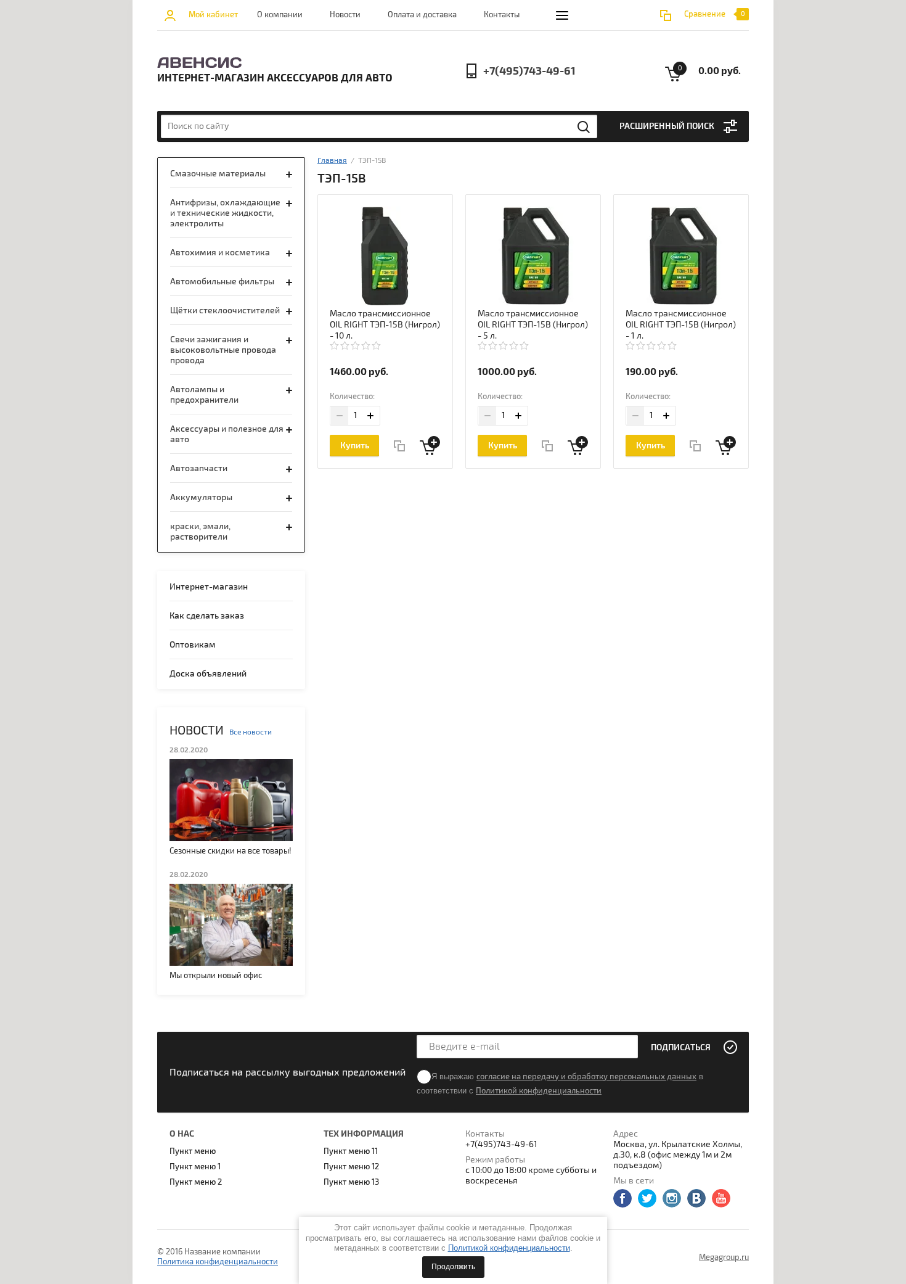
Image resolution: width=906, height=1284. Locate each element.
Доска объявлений (208, 674)
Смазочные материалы (218, 173)
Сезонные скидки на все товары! (230, 851)
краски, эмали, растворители (200, 531)
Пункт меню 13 (351, 1182)
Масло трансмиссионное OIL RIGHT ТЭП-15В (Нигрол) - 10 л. (385, 324)
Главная (332, 160)
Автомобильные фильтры (222, 281)
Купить (354, 445)
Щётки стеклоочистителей (225, 310)
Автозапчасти (198, 468)
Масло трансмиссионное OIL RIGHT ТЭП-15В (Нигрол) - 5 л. (533, 324)
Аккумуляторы (201, 497)
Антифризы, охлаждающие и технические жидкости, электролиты (225, 213)
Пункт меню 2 (195, 1182)
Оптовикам (192, 645)
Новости (345, 15)
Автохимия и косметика (220, 252)
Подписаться (681, 1047)
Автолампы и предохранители (204, 394)
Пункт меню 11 (351, 1151)
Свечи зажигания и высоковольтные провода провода (223, 350)
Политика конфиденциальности (217, 1262)
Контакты (502, 15)
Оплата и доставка (422, 15)
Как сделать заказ (206, 616)
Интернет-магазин (208, 587)
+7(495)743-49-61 (529, 71)
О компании (280, 15)
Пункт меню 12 (351, 1167)
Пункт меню (192, 1151)
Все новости (250, 732)
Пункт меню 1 (195, 1167)
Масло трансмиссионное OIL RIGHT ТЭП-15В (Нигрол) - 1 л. (681, 324)
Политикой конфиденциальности (509, 1248)
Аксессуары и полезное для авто (227, 434)
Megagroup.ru (724, 1257)
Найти (584, 127)
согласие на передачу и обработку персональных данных (586, 1077)
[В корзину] (430, 445)
